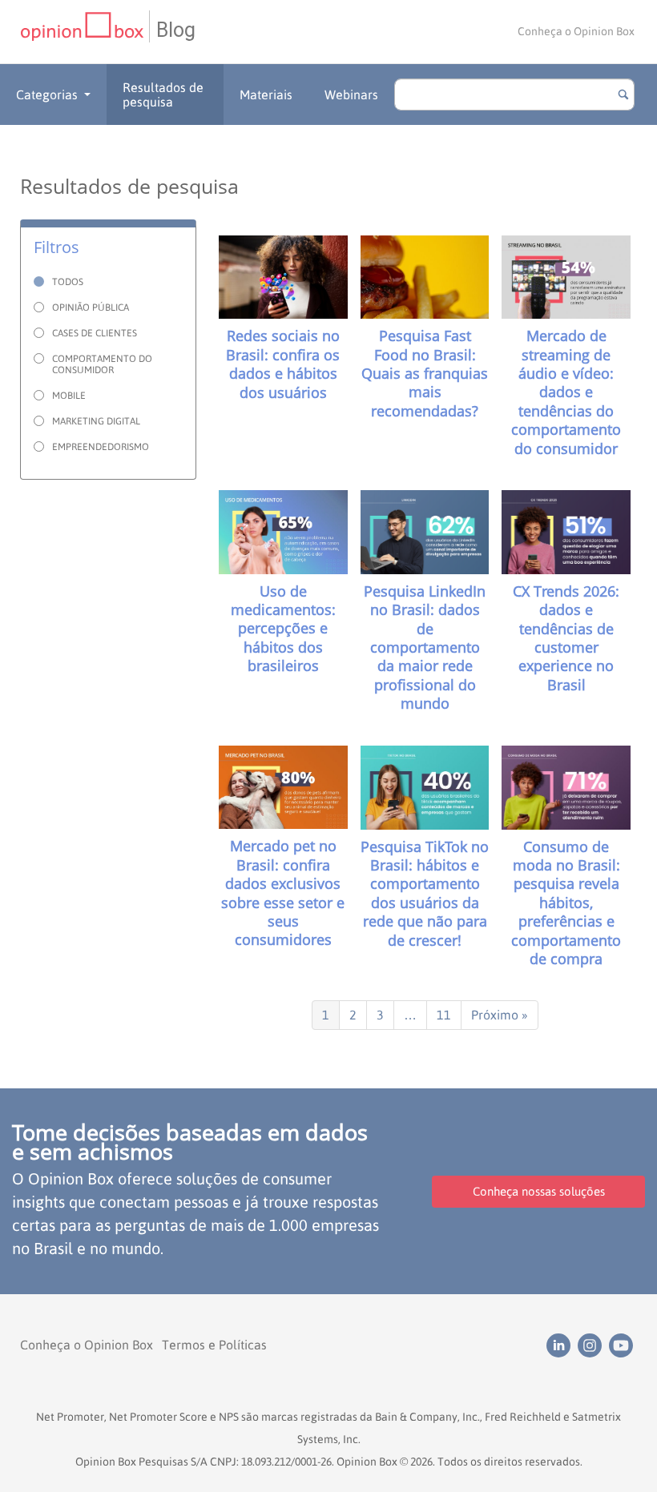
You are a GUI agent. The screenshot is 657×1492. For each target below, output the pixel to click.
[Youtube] (623, 1344)
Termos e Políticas (214, 1344)
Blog (175, 30)
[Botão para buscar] (623, 94)
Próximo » (499, 1014)
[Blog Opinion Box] (84, 31)
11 (444, 1014)
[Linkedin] (562, 1344)
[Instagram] (593, 1344)
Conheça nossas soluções (539, 1191)
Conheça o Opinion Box (576, 31)
